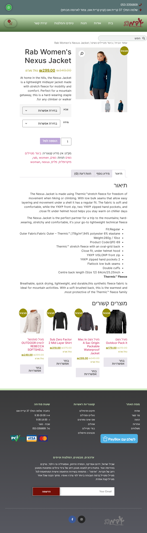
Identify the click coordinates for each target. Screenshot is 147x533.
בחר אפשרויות (118, 362)
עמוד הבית (121, 43)
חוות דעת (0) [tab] (82, 173)
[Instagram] (81, 519)
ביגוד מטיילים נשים (102, 43)
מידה (66, 122)
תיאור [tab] (118, 173)
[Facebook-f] (72, 519)
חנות (84, 23)
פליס (54, 162)
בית (110, 23)
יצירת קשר (40, 23)
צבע (65, 109)
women (44, 157)
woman (35, 162)
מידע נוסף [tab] (103, 173)
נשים (53, 157)
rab (35, 157)
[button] (82, 53)
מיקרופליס (65, 162)
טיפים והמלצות (64, 23)
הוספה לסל (50, 140)
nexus (46, 162)
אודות (97, 23)
